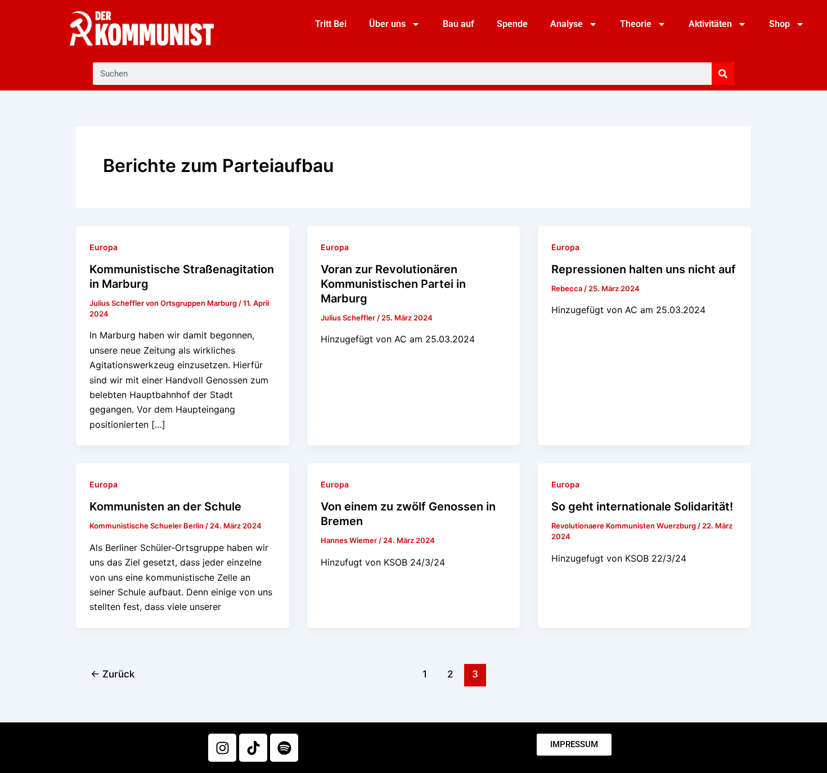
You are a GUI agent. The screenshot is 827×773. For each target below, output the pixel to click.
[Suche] (723, 73)
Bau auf (458, 24)
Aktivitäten (710, 24)
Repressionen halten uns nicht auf (643, 269)
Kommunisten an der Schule (165, 506)
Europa (103, 247)
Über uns (387, 24)
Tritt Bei (331, 24)
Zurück (112, 674)
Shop (779, 24)
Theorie (635, 24)
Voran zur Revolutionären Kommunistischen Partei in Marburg (393, 284)
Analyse (566, 24)
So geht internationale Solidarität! (642, 506)
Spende (512, 24)
